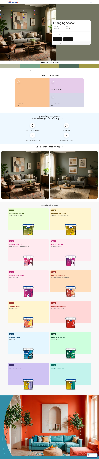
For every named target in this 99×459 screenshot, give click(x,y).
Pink (25, 17)
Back (4, 6)
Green (25, 14)
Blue (4, 14)
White (4, 11)
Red (4, 17)
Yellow (46, 14)
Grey (45, 11)
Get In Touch (92, 455)
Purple (66, 11)
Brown (25, 11)
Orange (67, 14)
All (45, 17)
